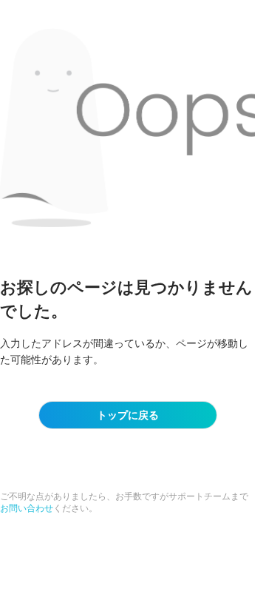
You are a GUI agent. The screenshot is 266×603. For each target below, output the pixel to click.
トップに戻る (128, 415)
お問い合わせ (26, 508)
